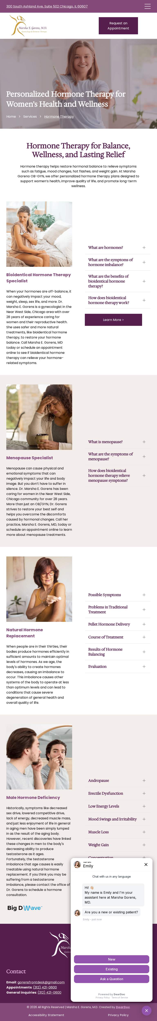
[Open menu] (148, 6)
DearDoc (123, 1007)
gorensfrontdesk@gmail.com (41, 982)
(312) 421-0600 (45, 987)
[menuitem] (46, 1015)
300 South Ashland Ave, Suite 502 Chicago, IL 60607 (47, 6)
